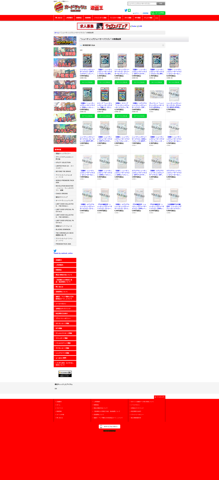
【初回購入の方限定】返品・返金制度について (64, 281)
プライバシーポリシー (63, 318)
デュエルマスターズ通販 (64, 333)
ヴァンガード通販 (62, 338)
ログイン (136, 13)
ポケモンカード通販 (62, 323)
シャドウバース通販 (62, 353)
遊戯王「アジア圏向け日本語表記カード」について (65, 297)
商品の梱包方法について (64, 275)
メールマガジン (61, 303)
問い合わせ (59, 287)
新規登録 (145, 13)
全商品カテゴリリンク (63, 308)
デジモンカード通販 (62, 348)
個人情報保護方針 (136, 417)
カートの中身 (60, 414)
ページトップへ (161, 397)
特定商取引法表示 (62, 313)
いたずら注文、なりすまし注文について (65, 364)
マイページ (60, 408)
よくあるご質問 (61, 358)
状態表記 (59, 270)
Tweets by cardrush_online (63, 253)
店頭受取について (62, 292)
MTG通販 (59, 328)
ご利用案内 (59, 265)
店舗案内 (59, 260)
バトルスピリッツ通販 (63, 343)
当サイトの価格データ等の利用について (142, 401)
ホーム (58, 405)
